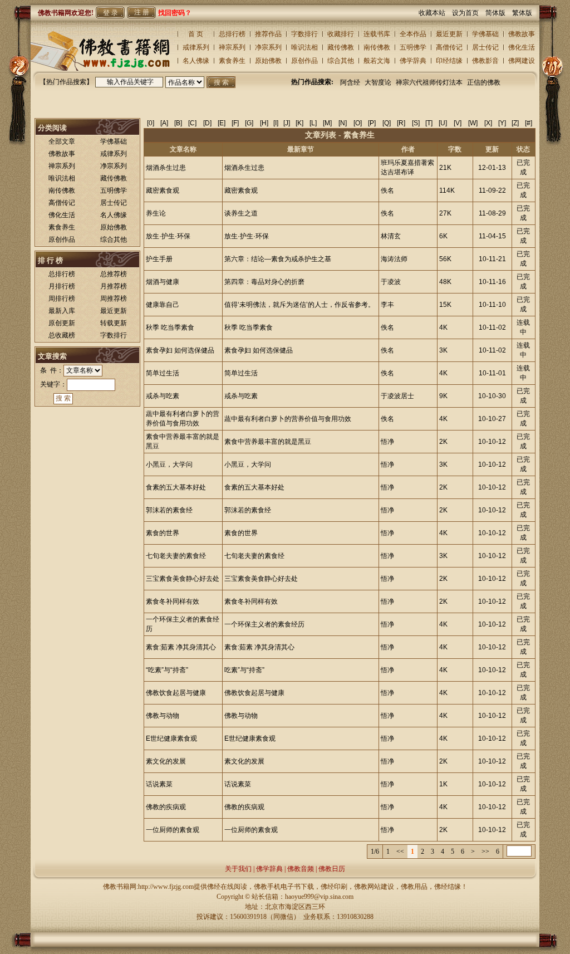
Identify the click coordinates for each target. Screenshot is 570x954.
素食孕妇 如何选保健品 (180, 350)
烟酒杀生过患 (166, 168)
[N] (342, 123)
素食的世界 (162, 533)
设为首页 (468, 13)
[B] (178, 123)
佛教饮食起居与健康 (176, 693)
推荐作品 (268, 34)
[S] (416, 123)
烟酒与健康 (162, 282)
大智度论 (378, 82)
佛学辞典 (413, 61)
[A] (164, 123)
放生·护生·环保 (168, 236)
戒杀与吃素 (162, 396)
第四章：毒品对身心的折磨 (264, 282)
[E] (221, 123)
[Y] (502, 123)
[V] (457, 123)
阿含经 (350, 82)
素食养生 (232, 61)
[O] (357, 123)
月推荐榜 (113, 286)
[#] (528, 123)
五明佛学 (413, 47)
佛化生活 (521, 47)
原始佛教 (268, 61)
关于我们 (238, 869)
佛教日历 (331, 869)
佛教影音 (485, 61)
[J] (286, 123)
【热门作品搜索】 (66, 82)
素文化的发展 (166, 761)
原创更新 (61, 323)
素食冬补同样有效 (172, 601)
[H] (264, 123)
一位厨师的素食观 (172, 830)
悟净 (387, 442)
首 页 (195, 34)
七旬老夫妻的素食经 (176, 556)
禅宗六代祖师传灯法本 (429, 82)
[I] (275, 123)
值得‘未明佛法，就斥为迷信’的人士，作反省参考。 (299, 305)
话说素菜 (159, 784)
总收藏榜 (61, 335)
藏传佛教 (340, 47)
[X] (488, 123)
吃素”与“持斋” (244, 670)
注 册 (141, 12)
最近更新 (449, 34)
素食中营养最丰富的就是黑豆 (267, 442)
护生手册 (159, 259)
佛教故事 (521, 34)
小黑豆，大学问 (169, 464)
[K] (299, 123)
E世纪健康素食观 (171, 738)
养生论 (156, 213)
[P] (372, 123)
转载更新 (113, 323)
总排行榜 (232, 34)
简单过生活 (162, 373)
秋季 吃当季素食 (170, 327)
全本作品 (413, 34)
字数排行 (304, 34)
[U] (443, 123)
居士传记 (485, 47)
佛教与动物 (162, 716)
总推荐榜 (113, 274)
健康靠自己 (162, 305)
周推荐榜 (113, 298)
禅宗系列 (232, 47)
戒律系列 (196, 47)
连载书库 (376, 34)
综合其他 (340, 61)
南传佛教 (376, 47)
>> (485, 851)
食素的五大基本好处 (176, 487)
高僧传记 (449, 47)
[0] (150, 123)
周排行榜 (61, 298)
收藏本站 (435, 13)
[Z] (515, 123)
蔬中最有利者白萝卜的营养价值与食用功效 (287, 419)
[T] (429, 123)
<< (400, 851)
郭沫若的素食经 (169, 510)
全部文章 (61, 141)
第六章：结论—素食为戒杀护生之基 (277, 259)
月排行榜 (61, 286)
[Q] (386, 123)
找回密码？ (174, 13)
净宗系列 (268, 47)
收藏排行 (340, 34)
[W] (473, 123)
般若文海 (376, 61)
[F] (235, 123)
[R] (401, 123)
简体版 (498, 13)
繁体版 (522, 13)
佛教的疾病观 (166, 807)
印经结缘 (449, 61)
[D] (207, 123)
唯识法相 (304, 47)
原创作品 (304, 61)
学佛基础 (485, 34)
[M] (327, 123)
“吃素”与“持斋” (167, 670)
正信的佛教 (483, 82)
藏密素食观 (162, 190)
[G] (249, 123)
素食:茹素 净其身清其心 (181, 647)
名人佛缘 (196, 61)
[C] (192, 123)
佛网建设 (521, 61)
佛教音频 (300, 869)
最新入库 (61, 311)
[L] (313, 123)
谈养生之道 (241, 213)
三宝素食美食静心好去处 (182, 579)
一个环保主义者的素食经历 (264, 624)
